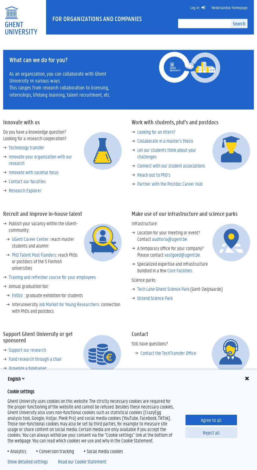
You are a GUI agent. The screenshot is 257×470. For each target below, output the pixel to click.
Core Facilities (179, 270)
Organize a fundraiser (28, 368)
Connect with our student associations (171, 165)
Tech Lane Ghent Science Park (163, 289)
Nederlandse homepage (230, 7)
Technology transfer (26, 147)
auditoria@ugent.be (169, 239)
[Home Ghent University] (21, 16)
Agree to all (211, 420)
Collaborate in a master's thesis (165, 140)
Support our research (27, 349)
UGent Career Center (30, 239)
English (14, 378)
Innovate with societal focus (34, 172)
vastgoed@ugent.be (182, 254)
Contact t (168, 353)
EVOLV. (17, 295)
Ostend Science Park (155, 298)
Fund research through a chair (35, 358)
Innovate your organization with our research (40, 159)
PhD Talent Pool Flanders (34, 254)
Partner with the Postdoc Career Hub (169, 183)
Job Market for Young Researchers (69, 304)
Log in (194, 7)
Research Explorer (25, 190)
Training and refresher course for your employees (52, 277)
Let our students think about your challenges (166, 153)
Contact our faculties (27, 181)
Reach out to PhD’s (153, 174)
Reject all (211, 432)
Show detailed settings (28, 461)
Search (239, 23)
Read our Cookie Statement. (82, 461)
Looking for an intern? (156, 131)
